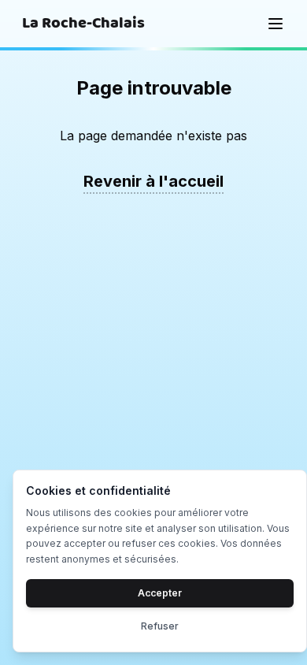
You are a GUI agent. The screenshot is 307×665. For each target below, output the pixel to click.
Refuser (160, 626)
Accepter (160, 593)
